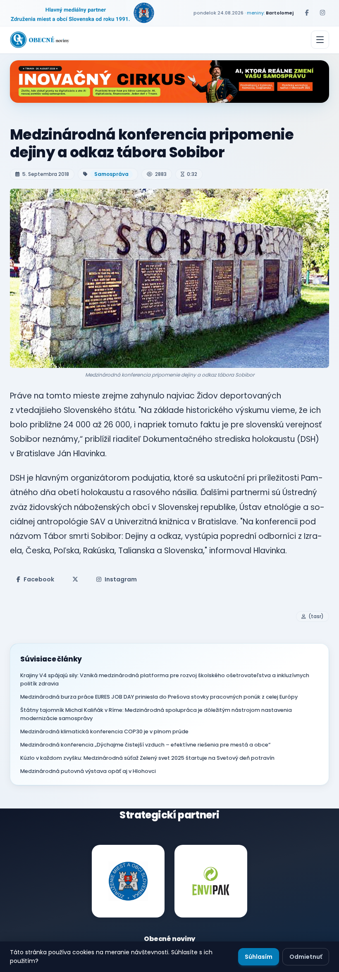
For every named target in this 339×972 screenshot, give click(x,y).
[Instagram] (322, 12)
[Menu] (320, 40)
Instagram (121, 579)
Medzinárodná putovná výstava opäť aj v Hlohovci (88, 771)
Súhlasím (258, 957)
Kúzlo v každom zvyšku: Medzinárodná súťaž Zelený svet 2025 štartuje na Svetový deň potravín (147, 757)
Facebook (39, 579)
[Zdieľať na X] (75, 579)
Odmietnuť (305, 957)
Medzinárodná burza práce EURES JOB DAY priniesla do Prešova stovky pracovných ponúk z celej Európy (159, 696)
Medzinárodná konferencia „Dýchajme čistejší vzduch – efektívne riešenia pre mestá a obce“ (145, 744)
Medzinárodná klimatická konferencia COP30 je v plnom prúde (104, 731)
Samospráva (111, 174)
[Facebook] (306, 12)
